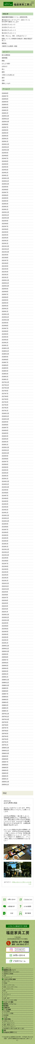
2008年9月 (5, 688)
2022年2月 (5, 240)
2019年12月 (5, 314)
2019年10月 (5, 320)
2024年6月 (5, 161)
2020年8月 (5, 291)
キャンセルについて (9, 1023)
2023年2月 (5, 206)
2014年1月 (5, 512)
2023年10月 (5, 184)
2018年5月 (5, 368)
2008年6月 (5, 697)
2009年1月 (5, 677)
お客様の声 (7, 1007)
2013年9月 (5, 524)
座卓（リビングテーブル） (11, 987)
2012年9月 (5, 558)
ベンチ (5, 992)
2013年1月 (5, 546)
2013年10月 (5, 521)
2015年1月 (5, 478)
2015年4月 (5, 470)
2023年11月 (5, 181)
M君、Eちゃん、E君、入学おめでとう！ (14, 36)
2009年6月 (5, 663)
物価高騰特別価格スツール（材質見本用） (15, 17)
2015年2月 (5, 476)
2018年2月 (5, 376)
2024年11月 (5, 147)
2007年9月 (5, 722)
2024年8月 (5, 155)
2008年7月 (5, 694)
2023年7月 (5, 192)
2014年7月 (5, 495)
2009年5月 (5, 665)
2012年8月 (5, 561)
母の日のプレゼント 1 (8, 33)
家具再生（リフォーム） (10, 1004)
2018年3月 (5, 374)
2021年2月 (5, 274)
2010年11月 (5, 617)
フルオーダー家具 (8, 1002)
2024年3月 (5, 170)
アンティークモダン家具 (10, 1000)
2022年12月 (5, 212)
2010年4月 (5, 634)
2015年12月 (5, 447)
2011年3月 (5, 609)
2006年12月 (5, 748)
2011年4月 (5, 606)
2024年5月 (5, 164)
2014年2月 (5, 510)
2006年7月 (5, 762)
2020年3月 (5, 306)
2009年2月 (5, 674)
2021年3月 (5, 272)
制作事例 (6, 1006)
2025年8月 (5, 124)
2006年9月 (5, 756)
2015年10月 (5, 453)
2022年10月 (5, 218)
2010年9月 (5, 623)
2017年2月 (5, 408)
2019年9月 (5, 323)
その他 (5, 1017)
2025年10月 (5, 121)
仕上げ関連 (7, 1011)
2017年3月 (5, 405)
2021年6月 (5, 263)
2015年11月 (5, 450)
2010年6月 (5, 629)
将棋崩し (4, 43)
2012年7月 (5, 563)
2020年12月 (5, 280)
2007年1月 (5, 745)
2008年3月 (5, 705)
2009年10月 (5, 651)
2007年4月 (5, 736)
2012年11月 (5, 552)
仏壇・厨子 (7, 998)
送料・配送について (9, 1024)
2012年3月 (5, 575)
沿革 (5, 975)
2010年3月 (5, 637)
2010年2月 (5, 640)
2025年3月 (5, 136)
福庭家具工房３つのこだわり (11, 972)
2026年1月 (5, 113)
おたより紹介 (6, 63)
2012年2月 (5, 578)
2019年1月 (5, 345)
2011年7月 (5, 597)
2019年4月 (5, 337)
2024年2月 (5, 172)
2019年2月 (5, 342)
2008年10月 (5, 685)
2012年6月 (5, 566)
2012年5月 (5, 569)
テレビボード (7, 994)
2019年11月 (5, 317)
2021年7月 (5, 260)
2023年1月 (5, 209)
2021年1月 (5, 277)
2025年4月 (5, 133)
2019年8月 (5, 325)
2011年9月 (5, 592)
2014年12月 (5, 481)
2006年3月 (5, 773)
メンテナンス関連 (8, 1013)
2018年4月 (5, 371)
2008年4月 (5, 702)
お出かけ (4, 66)
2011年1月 (5, 612)
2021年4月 (5, 269)
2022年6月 (5, 229)
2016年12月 (5, 413)
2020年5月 (5, 300)
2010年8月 (5, 626)
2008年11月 (5, 682)
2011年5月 (5, 603)
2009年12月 (5, 646)
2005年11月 (5, 784)
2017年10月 (5, 388)
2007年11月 (5, 716)
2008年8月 (5, 691)
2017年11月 (5, 385)
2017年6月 (5, 396)
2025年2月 (5, 138)
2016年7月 (5, 427)
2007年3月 (5, 739)
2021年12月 (5, 246)
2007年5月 (5, 733)
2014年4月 (5, 504)
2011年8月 (5, 595)
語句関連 (6, 1015)
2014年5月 (5, 501)
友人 (3, 69)
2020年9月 (5, 289)
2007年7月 (5, 728)
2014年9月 (5, 490)
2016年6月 (5, 430)
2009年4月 (5, 668)
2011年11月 (5, 586)
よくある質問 (7, 1009)
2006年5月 (5, 767)
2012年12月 (5, 549)
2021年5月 (5, 266)
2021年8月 (5, 257)
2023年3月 (5, 204)
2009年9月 (5, 654)
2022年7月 (5, 226)
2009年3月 (5, 671)
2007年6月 (5, 731)
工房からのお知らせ (8, 75)
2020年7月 (5, 294)
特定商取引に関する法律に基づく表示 (14, 1028)
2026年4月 (5, 104)
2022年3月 (5, 238)
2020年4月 (5, 303)
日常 (3, 80)
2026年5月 (5, 102)
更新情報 (4, 58)
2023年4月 (5, 201)
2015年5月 (5, 467)
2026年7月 (5, 96)
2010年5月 (5, 631)
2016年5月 (5, 433)
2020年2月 (5, 308)
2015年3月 (5, 473)
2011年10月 (5, 589)
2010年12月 (5, 614)
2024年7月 (5, 158)
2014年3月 (5, 507)
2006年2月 (5, 776)
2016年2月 (5, 442)
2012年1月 (5, 580)
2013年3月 (5, 541)
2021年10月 (5, 252)
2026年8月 (5, 93)
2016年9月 (5, 422)
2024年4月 (5, 167)
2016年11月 (5, 416)
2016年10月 (5, 419)
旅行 (3, 77)
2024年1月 (5, 175)
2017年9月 (5, 391)
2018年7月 (5, 362)
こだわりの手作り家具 (10, 979)
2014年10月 (5, 487)
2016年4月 (5, 436)
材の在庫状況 (6, 55)
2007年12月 (5, 714)
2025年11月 (5, 119)
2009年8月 (5, 657)
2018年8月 (5, 359)
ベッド (5, 996)
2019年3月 (5, 340)
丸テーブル (7, 981)
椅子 (5, 990)
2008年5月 (5, 699)
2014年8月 (5, 493)
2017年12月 (5, 382)
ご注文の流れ (7, 1019)
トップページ (7, 968)
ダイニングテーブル (9, 985)
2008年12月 (5, 680)
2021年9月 (5, 255)
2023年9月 (5, 187)
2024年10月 (5, 150)
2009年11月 (5, 648)
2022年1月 (5, 243)
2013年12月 (5, 515)
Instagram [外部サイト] (10, 1032)
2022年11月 (5, 215)
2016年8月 (5, 425)
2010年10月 (5, 620)
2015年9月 (5, 456)
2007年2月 (5, 742)
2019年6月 (5, 331)
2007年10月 (5, 719)
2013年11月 (5, 518)
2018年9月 (5, 357)
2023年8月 (5, 189)
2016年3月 (5, 439)
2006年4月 (5, 770)
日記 (5, 1030)
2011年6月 (5, 600)
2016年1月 (5, 444)
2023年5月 (5, 198)
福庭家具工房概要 (8, 973)
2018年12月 (5, 348)
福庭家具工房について (10, 970)
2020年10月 (5, 286)
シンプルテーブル (8, 989)
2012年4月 (5, 572)
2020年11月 (5, 283)
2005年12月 (5, 782)
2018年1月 (5, 379)
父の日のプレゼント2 (8, 24)
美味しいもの (6, 83)
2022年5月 (5, 232)
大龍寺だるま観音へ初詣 (9, 46)
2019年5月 (5, 334)
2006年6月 (5, 765)
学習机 (5, 983)
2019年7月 (5, 328)
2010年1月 (5, 643)
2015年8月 (5, 459)
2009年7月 (5, 660)
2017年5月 (5, 399)
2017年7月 (5, 393)
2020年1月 (5, 311)
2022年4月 (5, 235)
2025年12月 (5, 116)
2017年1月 (5, 410)
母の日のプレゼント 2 (8, 30)
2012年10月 (5, 555)
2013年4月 (5, 538)
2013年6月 (5, 532)
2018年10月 (5, 354)
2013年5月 (5, 535)
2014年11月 (5, 484)
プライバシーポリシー (10, 1026)
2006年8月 (5, 759)
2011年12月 (5, 583)
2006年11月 (5, 750)
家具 (3, 72)
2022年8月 (5, 223)
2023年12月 (5, 178)
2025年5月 (5, 130)
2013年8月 (5, 527)
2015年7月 (5, 461)
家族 (3, 60)
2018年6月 (5, 365)
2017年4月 (5, 402)
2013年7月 (5, 529)
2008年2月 (5, 708)
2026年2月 (5, 110)
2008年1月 (5, 711)
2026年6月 (5, 99)
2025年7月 (5, 127)
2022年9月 (5, 221)
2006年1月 (5, 779)
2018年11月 (5, 351)
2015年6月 (5, 464)
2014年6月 (5, 498)
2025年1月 (5, 141)
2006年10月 (5, 753)
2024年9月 (5, 153)
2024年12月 (5, 144)
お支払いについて (8, 1021)
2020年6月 (5, 297)
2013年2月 (5, 544)
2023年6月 (5, 195)
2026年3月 (5, 107)
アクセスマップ (8, 977)
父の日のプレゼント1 (8, 27)
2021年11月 (5, 249)
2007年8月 (5, 725)
